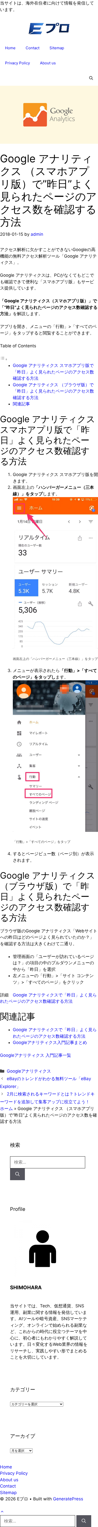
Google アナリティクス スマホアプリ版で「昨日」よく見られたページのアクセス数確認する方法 (53, 372)
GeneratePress (68, 1498)
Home (10, 47)
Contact (32, 47)
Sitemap (57, 47)
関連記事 (21, 403)
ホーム (6, 1108)
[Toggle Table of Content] (4, 359)
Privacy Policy (17, 63)
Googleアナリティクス (29, 1071)
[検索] (17, 1174)
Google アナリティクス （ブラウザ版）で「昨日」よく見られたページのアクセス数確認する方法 (53, 391)
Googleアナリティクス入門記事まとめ (50, 1042)
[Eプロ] (49, 30)
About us (48, 63)
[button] (91, 78)
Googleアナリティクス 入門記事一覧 (35, 1055)
